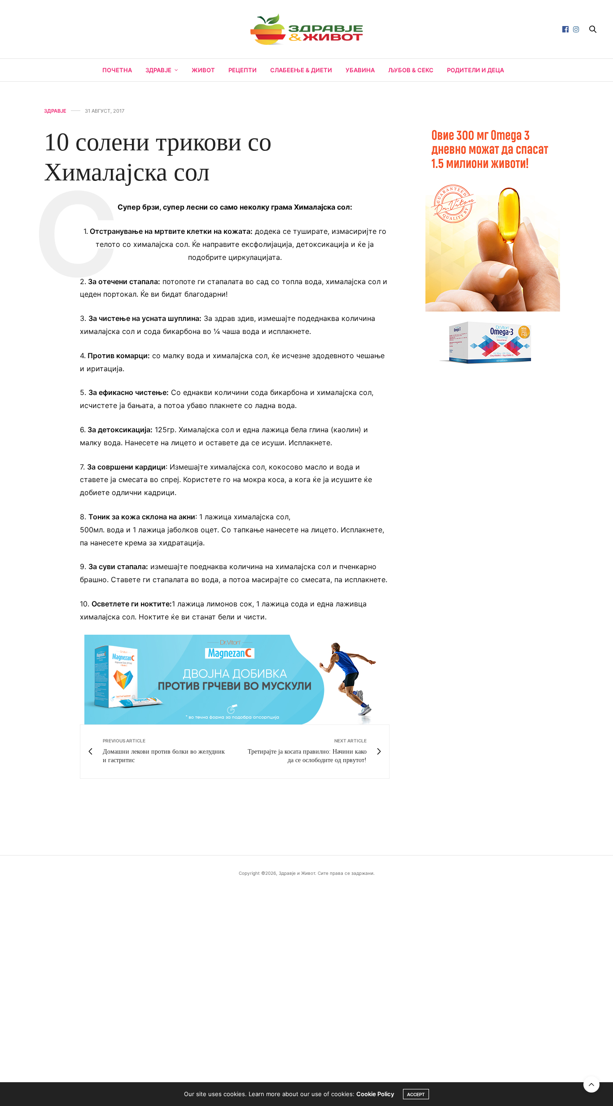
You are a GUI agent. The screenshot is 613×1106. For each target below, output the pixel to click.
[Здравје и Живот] (306, 29)
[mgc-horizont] (234, 678)
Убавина (360, 70)
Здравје (158, 70)
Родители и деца (475, 70)
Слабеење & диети (301, 70)
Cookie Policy (375, 1093)
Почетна (117, 70)
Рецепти (242, 70)
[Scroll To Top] (591, 1084)
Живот (203, 70)
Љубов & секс (410, 70)
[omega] (492, 242)
